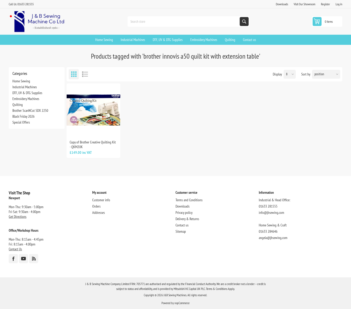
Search (244, 21)
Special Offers (21, 122)
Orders (96, 206)
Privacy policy (184, 212)
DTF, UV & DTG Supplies (27, 92)
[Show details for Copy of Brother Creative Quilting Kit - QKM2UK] (93, 110)
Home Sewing (21, 81)
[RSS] (33, 258)
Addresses (98, 212)
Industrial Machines (24, 87)
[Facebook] (13, 258)
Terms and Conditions (189, 200)
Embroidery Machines (25, 98)
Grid (74, 74)
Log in (339, 4)
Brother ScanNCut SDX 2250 (30, 110)
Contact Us (15, 249)
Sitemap (181, 231)
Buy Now (97, 130)
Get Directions (17, 216)
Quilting (17, 104)
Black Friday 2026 (23, 116)
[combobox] (184, 21)
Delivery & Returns (187, 218)
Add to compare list (80, 130)
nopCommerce (182, 303)
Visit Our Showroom (304, 4)
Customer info (101, 200)
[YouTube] (23, 258)
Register (325, 4)
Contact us (182, 225)
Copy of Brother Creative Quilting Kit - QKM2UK (93, 144)
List (85, 74)
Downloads (282, 4)
